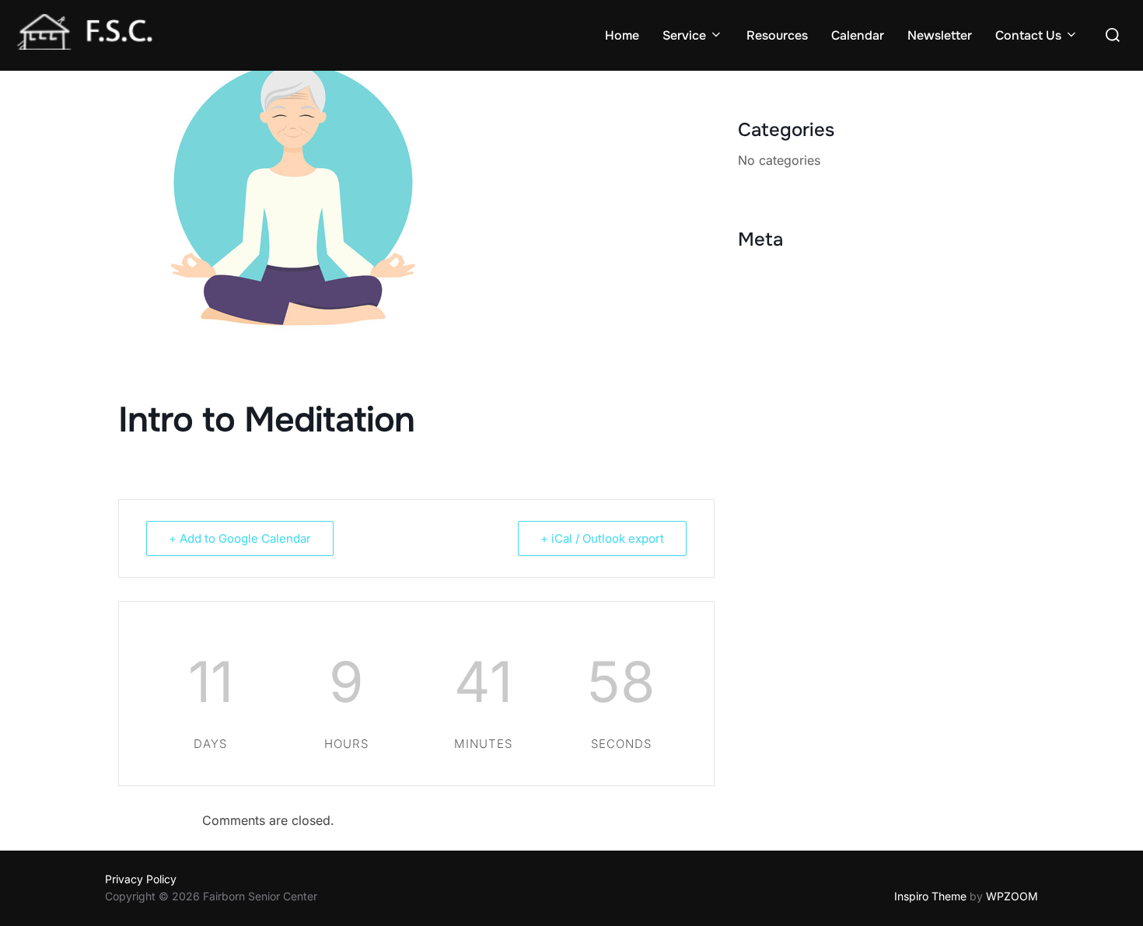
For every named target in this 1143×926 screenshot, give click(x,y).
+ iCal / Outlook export (602, 538)
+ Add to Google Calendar (240, 538)
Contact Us (1028, 35)
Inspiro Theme (930, 896)
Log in (756, 270)
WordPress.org (782, 340)
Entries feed (773, 294)
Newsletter (939, 35)
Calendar (857, 35)
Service (684, 35)
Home (622, 35)
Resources (777, 35)
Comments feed (784, 317)
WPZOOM (1012, 896)
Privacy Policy (141, 879)
